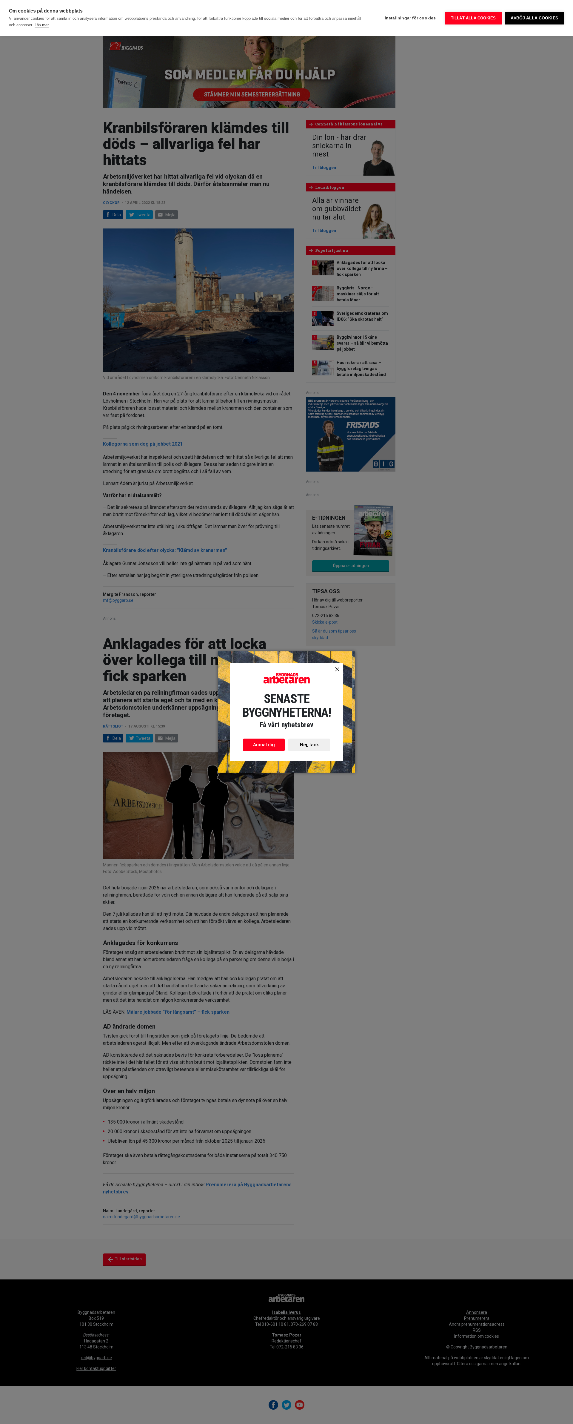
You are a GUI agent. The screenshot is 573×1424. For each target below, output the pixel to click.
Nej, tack (309, 745)
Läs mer (42, 25)
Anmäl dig (264, 745)
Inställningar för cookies (410, 18)
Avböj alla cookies (534, 18)
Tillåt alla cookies (473, 18)
